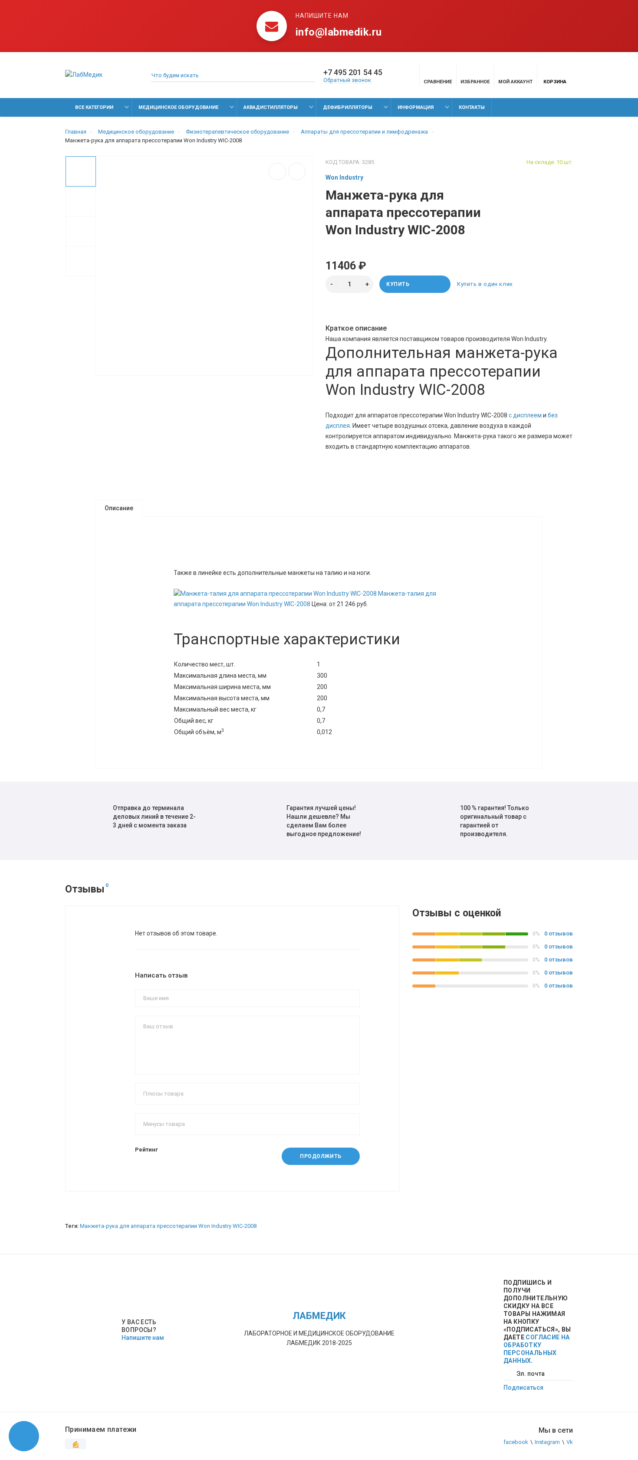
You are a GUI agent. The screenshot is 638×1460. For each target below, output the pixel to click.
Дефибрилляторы (347, 107)
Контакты (472, 107)
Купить (398, 284)
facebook (515, 1442)
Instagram (547, 1442)
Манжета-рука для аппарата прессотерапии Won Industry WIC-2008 (168, 1226)
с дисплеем (525, 415)
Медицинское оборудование (178, 107)
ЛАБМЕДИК (319, 1315)
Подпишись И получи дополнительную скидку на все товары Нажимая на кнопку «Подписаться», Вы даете (537, 1321)
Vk (569, 1442)
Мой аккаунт (515, 82)
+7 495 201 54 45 (352, 72)
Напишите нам (143, 1337)
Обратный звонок (347, 80)
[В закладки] (297, 171)
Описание (119, 508)
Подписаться (523, 1387)
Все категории (93, 107)
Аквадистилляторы (270, 107)
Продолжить (321, 1156)
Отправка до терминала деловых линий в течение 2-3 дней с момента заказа (154, 816)
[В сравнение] (277, 171)
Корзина (554, 82)
